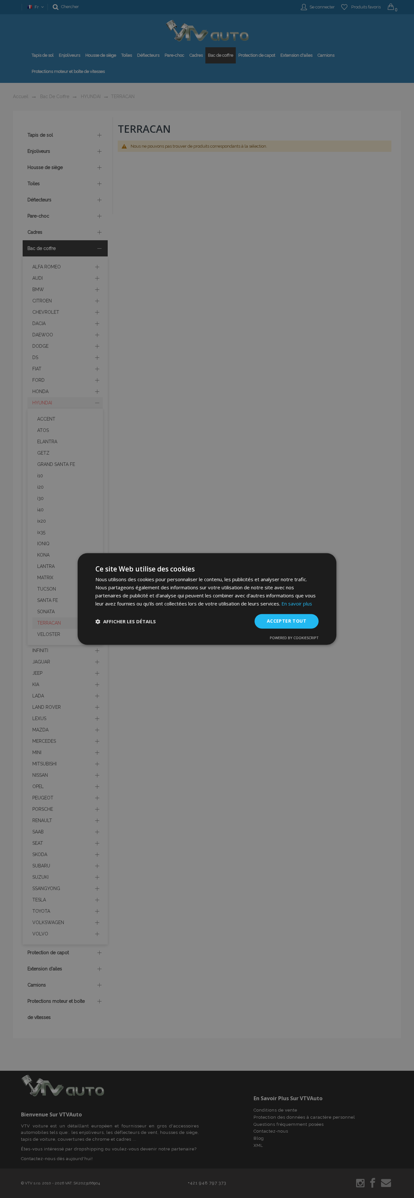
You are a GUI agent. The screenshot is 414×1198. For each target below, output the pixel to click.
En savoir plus (296, 603)
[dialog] (207, 599)
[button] (125, 621)
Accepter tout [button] (286, 621)
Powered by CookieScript (294, 638)
